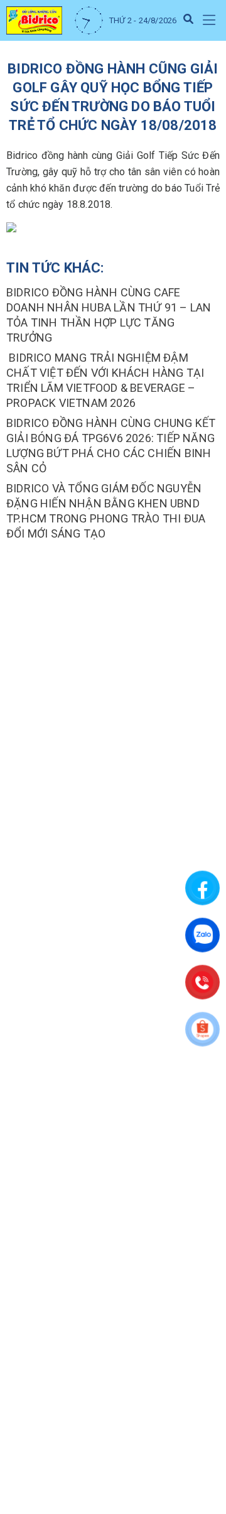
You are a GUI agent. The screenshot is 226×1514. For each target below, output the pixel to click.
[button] (209, 20)
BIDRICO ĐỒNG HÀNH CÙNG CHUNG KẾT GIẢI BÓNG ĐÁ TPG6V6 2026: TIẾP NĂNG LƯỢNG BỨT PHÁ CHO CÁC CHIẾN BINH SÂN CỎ (110, 445)
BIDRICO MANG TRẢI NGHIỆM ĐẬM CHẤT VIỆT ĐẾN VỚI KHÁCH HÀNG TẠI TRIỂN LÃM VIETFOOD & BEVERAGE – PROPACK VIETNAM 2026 (105, 380)
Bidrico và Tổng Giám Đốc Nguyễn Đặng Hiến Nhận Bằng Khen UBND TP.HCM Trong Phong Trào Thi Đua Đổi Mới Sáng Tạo (105, 511)
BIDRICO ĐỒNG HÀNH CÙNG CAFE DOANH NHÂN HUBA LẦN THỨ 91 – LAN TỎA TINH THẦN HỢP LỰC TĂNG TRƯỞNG (108, 315)
